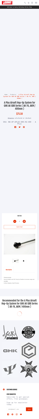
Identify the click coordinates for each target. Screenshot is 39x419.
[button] (25, 2)
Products (13, 94)
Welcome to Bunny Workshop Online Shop (19, 7)
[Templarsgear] (28, 369)
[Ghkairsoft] (10, 350)
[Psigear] (10, 369)
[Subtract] (14, 221)
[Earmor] (28, 350)
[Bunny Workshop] (7, 2)
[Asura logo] (10, 332)
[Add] (24, 221)
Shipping (11, 118)
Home (5, 94)
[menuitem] (25, 2)
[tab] (9, 270)
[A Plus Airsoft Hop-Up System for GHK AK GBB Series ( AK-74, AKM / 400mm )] (19, 244)
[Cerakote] (28, 332)
